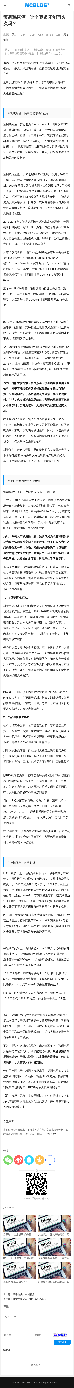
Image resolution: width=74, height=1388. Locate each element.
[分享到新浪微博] (18, 1160)
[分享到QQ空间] (39, 1160)
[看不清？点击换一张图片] (60, 1336)
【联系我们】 (51, 1134)
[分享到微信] (8, 1160)
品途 (14, 35)
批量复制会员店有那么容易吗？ (30, 1298)
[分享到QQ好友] (29, 1160)
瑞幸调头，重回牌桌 (24, 1294)
